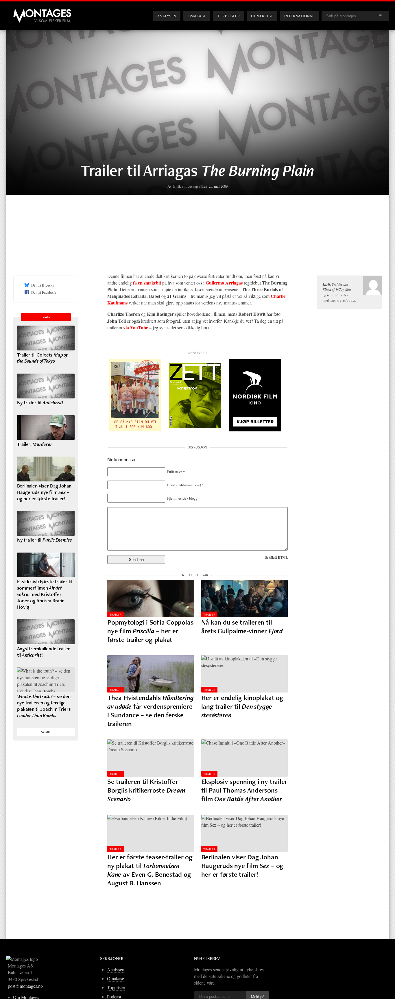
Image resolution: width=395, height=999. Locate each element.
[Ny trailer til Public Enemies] (46, 523)
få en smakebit (147, 282)
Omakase (197, 16)
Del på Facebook (43, 292)
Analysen (166, 16)
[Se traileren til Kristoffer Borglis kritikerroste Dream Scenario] (150, 758)
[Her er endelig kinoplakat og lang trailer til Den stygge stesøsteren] (244, 674)
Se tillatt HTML (276, 557)
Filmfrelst (262, 16)
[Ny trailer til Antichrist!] (46, 386)
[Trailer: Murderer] (46, 427)
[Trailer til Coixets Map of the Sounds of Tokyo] (46, 338)
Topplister (228, 16)
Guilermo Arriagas (224, 282)
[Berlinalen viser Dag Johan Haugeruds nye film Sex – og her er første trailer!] (244, 833)
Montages (22, 11)
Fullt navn (176, 471)
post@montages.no (25, 986)
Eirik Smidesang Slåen (190, 186)
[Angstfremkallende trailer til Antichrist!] (46, 631)
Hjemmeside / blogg (182, 498)
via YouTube (135, 327)
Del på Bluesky (42, 285)
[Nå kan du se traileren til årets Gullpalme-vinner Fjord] (244, 598)
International (299, 16)
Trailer (115, 614)
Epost (185, 485)
